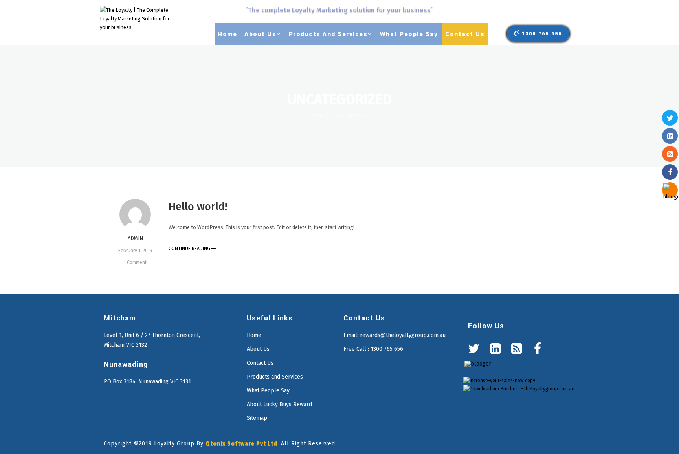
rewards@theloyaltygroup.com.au (403, 335)
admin (135, 238)
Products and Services (275, 376)
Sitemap (257, 418)
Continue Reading (190, 248)
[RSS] (516, 348)
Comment (135, 262)
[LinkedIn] (495, 348)
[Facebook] (537, 348)
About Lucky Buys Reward (279, 404)
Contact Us (260, 363)
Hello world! (198, 206)
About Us (258, 349)
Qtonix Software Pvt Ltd (241, 443)
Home (317, 116)
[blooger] (477, 363)
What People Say (268, 390)
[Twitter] (473, 348)
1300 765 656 (542, 33)
